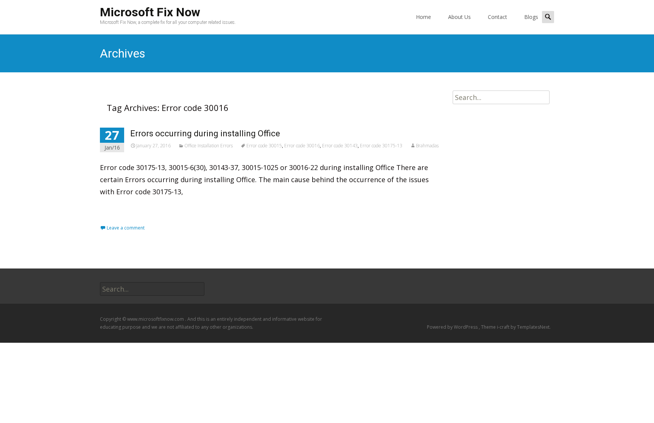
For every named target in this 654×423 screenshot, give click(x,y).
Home (423, 16)
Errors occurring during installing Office (205, 133)
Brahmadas (427, 145)
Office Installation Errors (208, 145)
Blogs (531, 16)
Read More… (121, 208)
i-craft (504, 327)
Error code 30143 (340, 145)
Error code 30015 (264, 145)
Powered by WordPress (453, 327)
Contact (497, 16)
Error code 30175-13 (381, 145)
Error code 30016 (302, 145)
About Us (459, 16)
